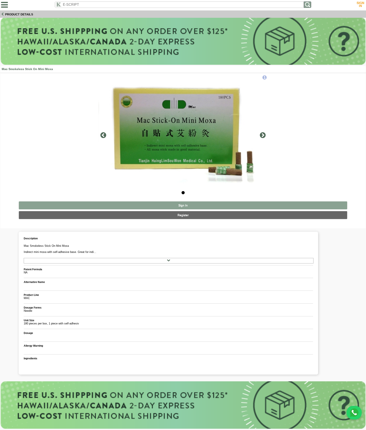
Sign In (183, 205)
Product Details (19, 14)
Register (183, 215)
